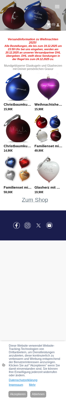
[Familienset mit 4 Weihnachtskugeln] (48, 141)
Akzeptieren (18, 394)
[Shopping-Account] (58, 25)
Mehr (32, 384)
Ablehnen (38, 394)
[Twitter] (38, 225)
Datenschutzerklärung (23, 380)
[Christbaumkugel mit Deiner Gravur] (18, 99)
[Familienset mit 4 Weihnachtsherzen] (18, 182)
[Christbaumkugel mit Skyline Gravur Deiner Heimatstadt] (18, 141)
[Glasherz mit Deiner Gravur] (48, 182)
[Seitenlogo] (18, 13)
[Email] (49, 225)
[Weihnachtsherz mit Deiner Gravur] (48, 99)
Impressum (16, 384)
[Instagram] (27, 225)
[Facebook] (16, 225)
